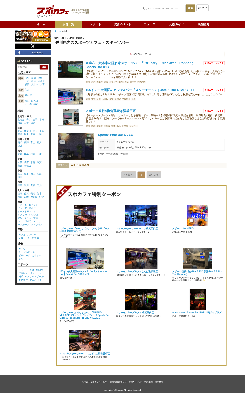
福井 (20, 145)
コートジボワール (27, 221)
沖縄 (41, 196)
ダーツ (21, 249)
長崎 (32, 193)
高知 (39, 185)
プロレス (23, 273)
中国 (35, 218)
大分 (20, 196)
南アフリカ (37, 224)
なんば (34, 101)
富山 (32, 142)
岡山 (32, 173)
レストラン (24, 238)
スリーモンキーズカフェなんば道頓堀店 (137, 271)
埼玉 (35, 131)
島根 (26, 173)
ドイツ (32, 208)
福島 (32, 122)
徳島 (20, 185)
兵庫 (26, 162)
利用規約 (148, 382)
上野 (27, 81)
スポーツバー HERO (183, 228)
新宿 (33, 78)
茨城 (20, 134)
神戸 (36, 104)
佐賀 (26, 193)
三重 (39, 154)
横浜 (27, 84)
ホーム (41, 24)
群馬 (93, 126)
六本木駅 (141, 82)
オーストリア (25, 211)
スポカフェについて (91, 382)
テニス (33, 279)
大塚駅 (105, 99)
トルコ (36, 211)
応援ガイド (176, 24)
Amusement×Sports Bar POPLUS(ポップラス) (197, 312)
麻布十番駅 (124, 82)
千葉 (41, 131)
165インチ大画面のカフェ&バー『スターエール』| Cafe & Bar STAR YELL (140, 90)
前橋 (113, 126)
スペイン (33, 205)
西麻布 (100, 82)
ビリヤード (24, 255)
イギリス (22, 205)
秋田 (20, 122)
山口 (20, 177)
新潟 (20, 142)
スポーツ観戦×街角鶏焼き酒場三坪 (111, 111)
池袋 (133, 99)
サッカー (133, 126)
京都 (32, 162)
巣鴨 (111, 99)
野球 (32, 270)
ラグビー (23, 279)
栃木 (26, 134)
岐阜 (26, 154)
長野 (26, 142)
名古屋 (28, 95)
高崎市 (107, 126)
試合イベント (122, 24)
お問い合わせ (135, 382)
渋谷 (27, 78)
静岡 (32, 154)
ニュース (149, 24)
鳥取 (20, 173)
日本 (78, 165)
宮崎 (26, 196)
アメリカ (22, 214)
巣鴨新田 (126, 99)
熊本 (39, 193)
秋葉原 (41, 81)
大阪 (20, 162)
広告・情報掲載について (115, 382)
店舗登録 (203, 24)
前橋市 (100, 126)
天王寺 (28, 104)
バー (29, 234)
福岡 (20, 193)
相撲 (20, 276)
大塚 (99, 99)
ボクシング (35, 273)
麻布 (106, 82)
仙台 (27, 89)
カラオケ (36, 255)
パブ (36, 234)
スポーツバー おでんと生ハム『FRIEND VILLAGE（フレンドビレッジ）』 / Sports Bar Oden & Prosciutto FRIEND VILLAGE (84, 315)
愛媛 (32, 185)
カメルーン (23, 224)
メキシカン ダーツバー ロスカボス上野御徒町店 (85, 353)
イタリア (22, 208)
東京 (93, 82)
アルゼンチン (25, 218)
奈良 (20, 165)
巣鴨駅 (118, 99)
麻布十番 (113, 82)
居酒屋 (35, 238)
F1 (39, 279)
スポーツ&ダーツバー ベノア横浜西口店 (137, 228)
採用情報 (159, 382)
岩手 (35, 119)
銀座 (33, 81)
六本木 (133, 82)
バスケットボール (34, 276)
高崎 (119, 126)
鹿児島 (33, 196)
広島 (39, 173)
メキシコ (33, 214)
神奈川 (27, 131)
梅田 (27, 101)
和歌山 (27, 165)
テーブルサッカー (27, 252)
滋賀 (39, 162)
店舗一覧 (68, 24)
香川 (88, 82)
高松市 (85, 165)
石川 (39, 142)
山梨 (39, 134)
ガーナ (41, 221)
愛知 (20, 154)
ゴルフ (21, 258)
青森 (28, 119)
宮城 (41, 119)
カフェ (21, 234)
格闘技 (39, 270)
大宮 (42, 84)
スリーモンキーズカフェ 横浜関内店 (135, 312)
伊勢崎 (125, 126)
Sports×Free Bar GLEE (115, 134)
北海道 (21, 119)
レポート (95, 24)
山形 (26, 122)
